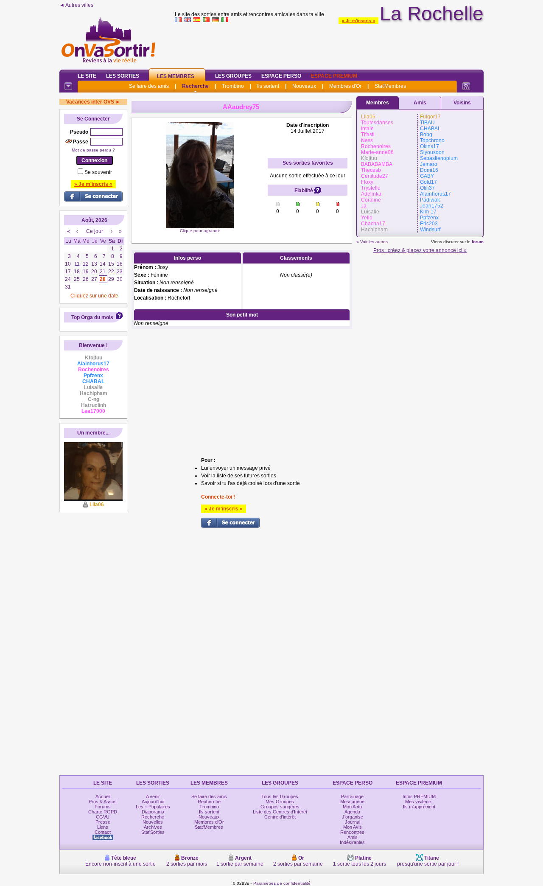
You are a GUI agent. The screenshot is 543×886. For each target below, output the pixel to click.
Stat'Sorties (153, 832)
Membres (377, 103)
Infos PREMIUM (419, 796)
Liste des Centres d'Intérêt (280, 811)
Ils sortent (268, 86)
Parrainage (352, 796)
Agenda (352, 811)
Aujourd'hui (153, 801)
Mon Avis (352, 827)
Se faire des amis (149, 86)
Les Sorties (122, 76)
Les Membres (175, 76)
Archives (153, 827)
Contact (103, 832)
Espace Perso (281, 76)
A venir (153, 796)
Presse (102, 821)
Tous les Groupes (279, 796)
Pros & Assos (103, 801)
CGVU (102, 816)
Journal (352, 821)
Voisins (462, 103)
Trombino (233, 86)
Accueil (102, 796)
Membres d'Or (345, 86)
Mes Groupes (280, 801)
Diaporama (153, 811)
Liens (102, 827)
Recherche (195, 86)
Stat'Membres (390, 86)
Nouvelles (153, 821)
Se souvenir (98, 172)
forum (478, 241)
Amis (420, 103)
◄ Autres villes (76, 5)
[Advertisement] (329, 44)
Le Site (87, 76)
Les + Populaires (153, 806)
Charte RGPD (102, 811)
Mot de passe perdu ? (93, 150)
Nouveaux (304, 86)
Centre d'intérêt (280, 816)
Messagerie (352, 801)
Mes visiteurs (419, 801)
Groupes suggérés (279, 806)
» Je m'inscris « (358, 20)
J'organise (352, 816)
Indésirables (352, 842)
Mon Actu (352, 806)
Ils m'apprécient (419, 806)
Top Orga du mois (92, 317)
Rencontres (352, 832)
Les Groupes (233, 76)
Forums (103, 806)
